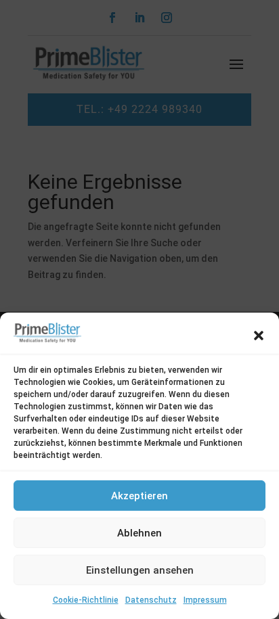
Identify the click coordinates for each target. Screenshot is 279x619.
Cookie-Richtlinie (86, 600)
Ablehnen (139, 533)
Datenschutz (151, 600)
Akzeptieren (139, 496)
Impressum (205, 600)
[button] (258, 335)
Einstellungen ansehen (140, 570)
